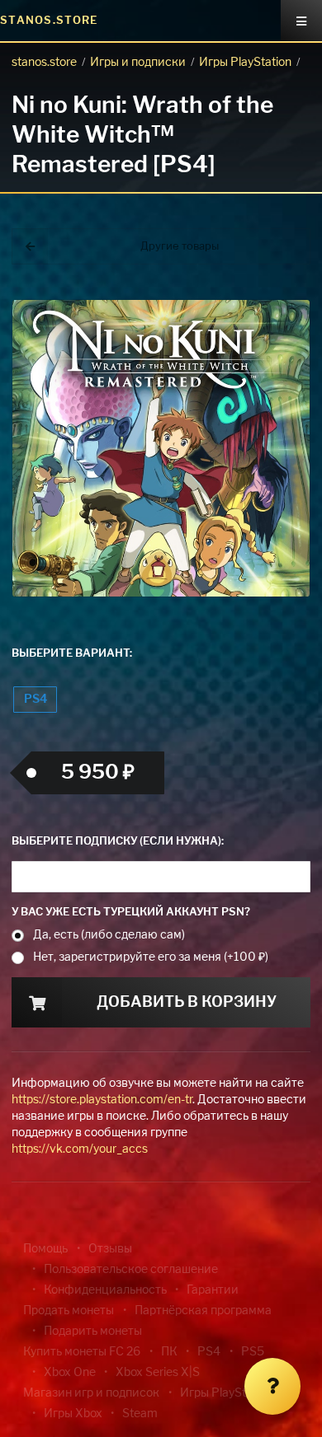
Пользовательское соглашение (131, 1270)
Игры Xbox (73, 1414)
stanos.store (44, 62)
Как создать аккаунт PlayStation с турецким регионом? (268, 270)
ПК (169, 1352)
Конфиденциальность (105, 1290)
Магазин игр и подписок (91, 1393)
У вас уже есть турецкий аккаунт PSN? (131, 912)
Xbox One (70, 1372)
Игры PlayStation (245, 62)
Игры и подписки (138, 62)
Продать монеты (68, 1311)
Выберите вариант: (72, 653)
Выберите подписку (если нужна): (118, 841)
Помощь (45, 1249)
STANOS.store (49, 21)
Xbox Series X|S (158, 1372)
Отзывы (110, 1249)
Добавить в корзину (187, 1002)
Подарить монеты (93, 1331)
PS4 (35, 699)
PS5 (252, 1352)
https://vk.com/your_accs (80, 1149)
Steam (140, 1414)
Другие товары (179, 246)
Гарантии (213, 1290)
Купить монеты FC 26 (81, 1352)
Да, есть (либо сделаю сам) (109, 935)
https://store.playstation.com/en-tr (102, 1100)
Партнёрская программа (203, 1311)
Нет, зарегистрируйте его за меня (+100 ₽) (150, 957)
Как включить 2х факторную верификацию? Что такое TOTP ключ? (267, 279)
